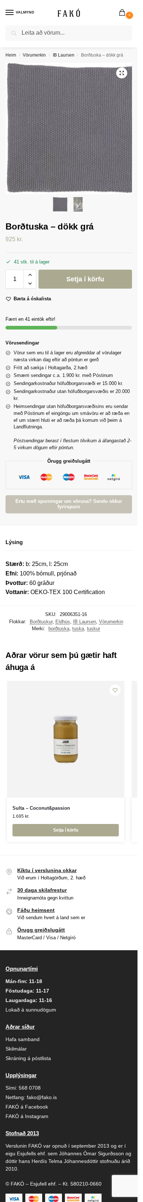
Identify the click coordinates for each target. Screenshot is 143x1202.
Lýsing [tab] (14, 542)
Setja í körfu (85, 279)
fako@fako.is (42, 1097)
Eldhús (62, 621)
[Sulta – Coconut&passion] (65, 739)
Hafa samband (23, 1039)
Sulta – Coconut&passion (41, 808)
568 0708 (30, 1088)
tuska (78, 628)
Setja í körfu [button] (65, 830)
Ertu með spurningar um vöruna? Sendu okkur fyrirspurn (68, 504)
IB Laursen (63, 55)
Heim (11, 55)
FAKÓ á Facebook (27, 1107)
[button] (123, 13)
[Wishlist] (115, 690)
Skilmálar (16, 1049)
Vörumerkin (34, 55)
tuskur (93, 628)
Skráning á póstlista (28, 1058)
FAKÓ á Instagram (27, 1116)
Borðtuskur (41, 621)
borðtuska (58, 628)
